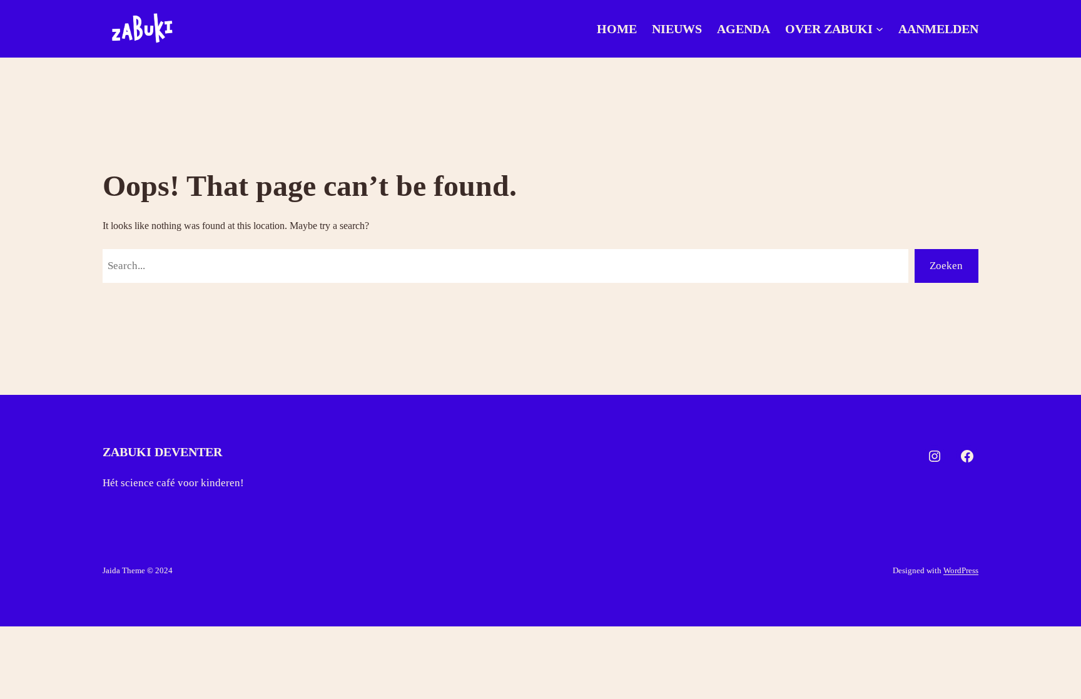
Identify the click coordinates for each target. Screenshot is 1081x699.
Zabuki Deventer (162, 452)
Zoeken (946, 266)
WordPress (960, 570)
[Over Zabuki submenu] (879, 29)
